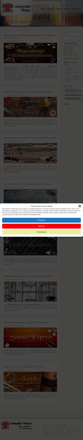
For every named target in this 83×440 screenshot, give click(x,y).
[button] (80, 206)
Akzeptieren (41, 220)
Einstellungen (41, 232)
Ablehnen (41, 226)
